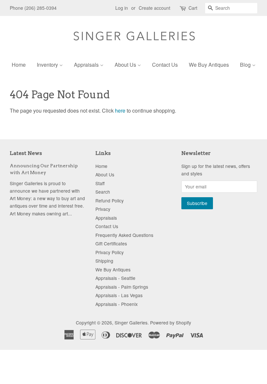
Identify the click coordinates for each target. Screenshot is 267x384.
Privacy (102, 209)
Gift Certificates (111, 243)
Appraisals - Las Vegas (119, 295)
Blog (246, 64)
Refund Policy (109, 200)
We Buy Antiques (209, 64)
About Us (126, 64)
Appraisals (87, 64)
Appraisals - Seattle (115, 278)
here (120, 110)
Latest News (26, 153)
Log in (121, 8)
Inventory (48, 64)
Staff (100, 183)
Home (19, 64)
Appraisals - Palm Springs (121, 286)
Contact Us (165, 64)
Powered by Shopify (170, 322)
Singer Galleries (131, 322)
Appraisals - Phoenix (116, 304)
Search (102, 191)
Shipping (104, 260)
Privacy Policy (109, 252)
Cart (193, 8)
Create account (154, 8)
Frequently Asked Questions (124, 235)
